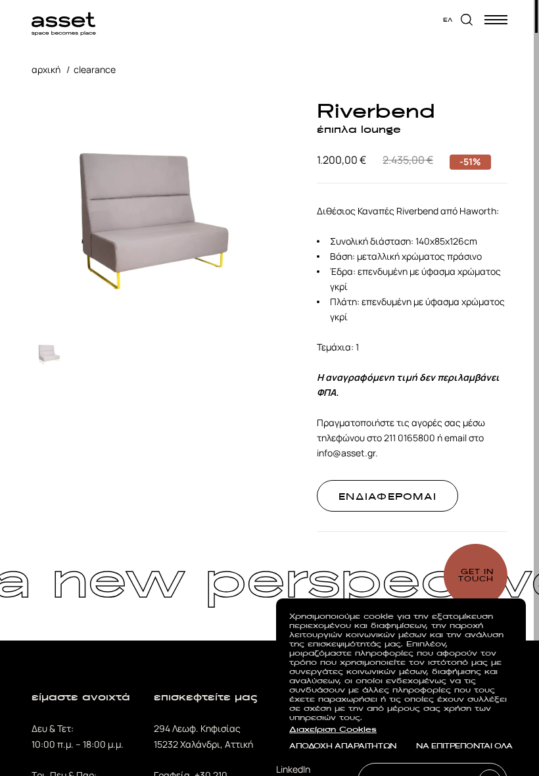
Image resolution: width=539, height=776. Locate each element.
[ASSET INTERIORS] (64, 19)
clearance (95, 69)
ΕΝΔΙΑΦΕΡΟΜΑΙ (387, 496)
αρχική (46, 69)
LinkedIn (293, 769)
